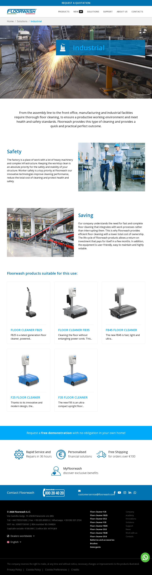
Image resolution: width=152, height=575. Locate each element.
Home (10, 21)
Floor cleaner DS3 (98, 529)
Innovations (131, 518)
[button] (21, 536)
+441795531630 (19, 520)
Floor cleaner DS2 (98, 518)
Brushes (94, 543)
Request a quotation (76, 3)
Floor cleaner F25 (98, 511)
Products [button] (63, 11)
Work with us (131, 533)
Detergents (95, 547)
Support (108, 11)
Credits (75, 569)
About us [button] (122, 11)
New (77, 11)
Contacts (137, 11)
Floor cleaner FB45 (98, 533)
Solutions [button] (93, 11)
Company (130, 511)
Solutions (22, 21)
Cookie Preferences (56, 569)
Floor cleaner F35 (98, 522)
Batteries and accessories (102, 540)
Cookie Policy (33, 569)
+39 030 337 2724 (72, 520)
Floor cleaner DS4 (98, 536)
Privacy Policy (14, 569)
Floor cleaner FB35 (98, 526)
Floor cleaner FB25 (98, 515)
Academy (130, 515)
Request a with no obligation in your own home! (76, 433)
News (128, 529)
